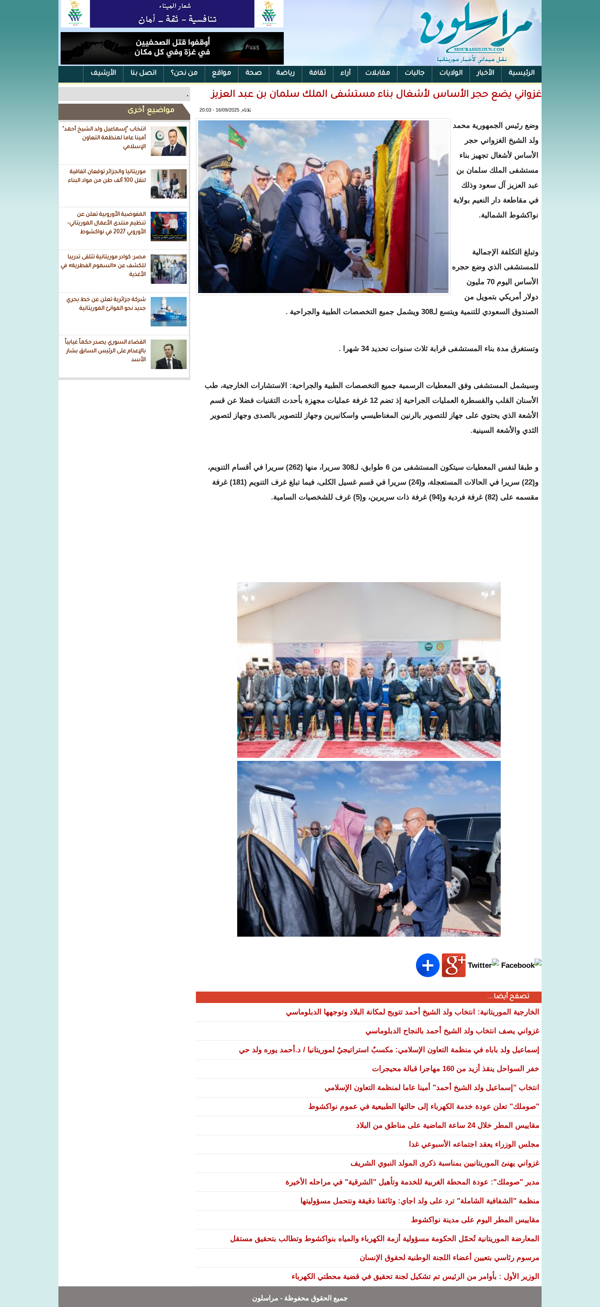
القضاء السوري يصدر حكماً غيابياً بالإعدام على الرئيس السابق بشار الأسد (105, 351)
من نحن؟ (184, 73)
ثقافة (317, 73)
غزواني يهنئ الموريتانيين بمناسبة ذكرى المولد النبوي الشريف (445, 1163)
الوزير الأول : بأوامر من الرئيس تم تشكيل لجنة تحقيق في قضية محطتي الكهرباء (415, 1276)
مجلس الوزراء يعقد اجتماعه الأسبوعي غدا (474, 1144)
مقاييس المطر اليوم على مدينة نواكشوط (475, 1220)
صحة (254, 73)
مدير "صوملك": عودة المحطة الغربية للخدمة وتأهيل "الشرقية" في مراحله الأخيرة (412, 1182)
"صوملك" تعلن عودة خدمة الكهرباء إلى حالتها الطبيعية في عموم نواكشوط (423, 1106)
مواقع (221, 73)
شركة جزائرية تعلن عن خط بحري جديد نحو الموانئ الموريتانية (106, 304)
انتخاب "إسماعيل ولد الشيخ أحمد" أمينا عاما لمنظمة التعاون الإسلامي (104, 138)
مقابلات (377, 73)
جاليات (415, 73)
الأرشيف (103, 73)
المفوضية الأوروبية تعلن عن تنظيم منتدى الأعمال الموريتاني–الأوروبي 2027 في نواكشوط (106, 223)
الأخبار (485, 73)
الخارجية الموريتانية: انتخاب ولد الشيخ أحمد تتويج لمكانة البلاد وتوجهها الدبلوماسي (412, 1012)
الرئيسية (522, 73)
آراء (345, 73)
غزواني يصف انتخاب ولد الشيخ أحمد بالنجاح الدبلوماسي (452, 1031)
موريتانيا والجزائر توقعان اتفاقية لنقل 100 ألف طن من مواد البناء (107, 176)
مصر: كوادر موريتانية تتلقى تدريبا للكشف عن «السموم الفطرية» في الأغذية (103, 266)
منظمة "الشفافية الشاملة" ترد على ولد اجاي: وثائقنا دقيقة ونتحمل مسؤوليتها (419, 1201)
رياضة (285, 73)
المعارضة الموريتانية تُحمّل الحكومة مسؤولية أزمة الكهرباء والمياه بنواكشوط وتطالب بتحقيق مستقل (384, 1239)
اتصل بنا (143, 73)
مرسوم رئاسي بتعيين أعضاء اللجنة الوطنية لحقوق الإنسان (449, 1257)
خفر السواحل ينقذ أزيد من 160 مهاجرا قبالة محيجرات (455, 1068)
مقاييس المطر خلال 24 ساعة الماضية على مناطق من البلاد (447, 1125)
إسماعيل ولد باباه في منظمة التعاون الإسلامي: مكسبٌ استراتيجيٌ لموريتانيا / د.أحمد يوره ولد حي (389, 1050)
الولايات (451, 73)
